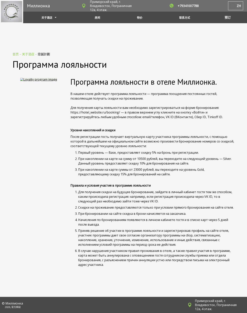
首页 (16, 54)
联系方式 (184, 17)
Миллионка (38, 6)
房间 (97, 17)
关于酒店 (28, 54)
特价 (139, 17)
